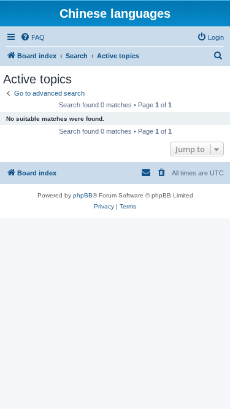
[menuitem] (32, 37)
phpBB (83, 195)
